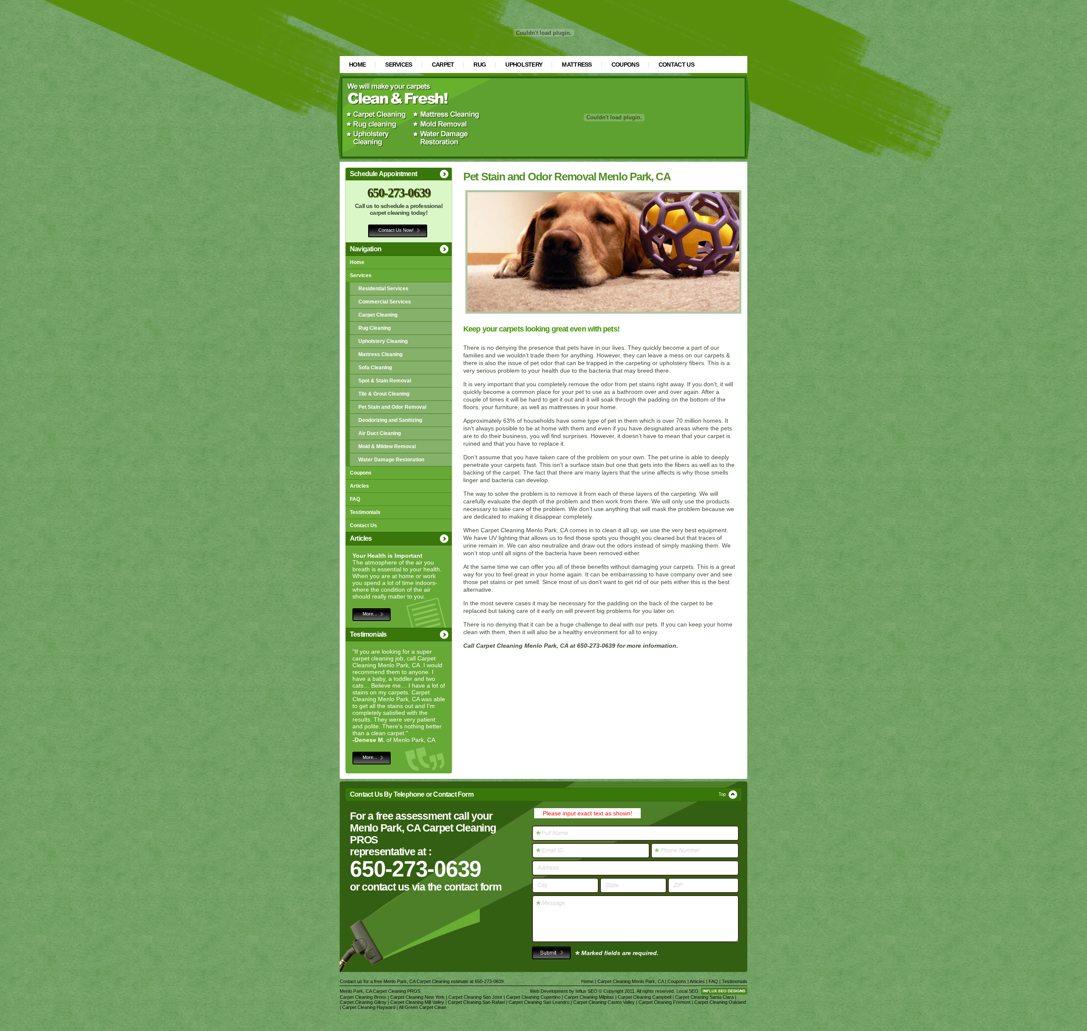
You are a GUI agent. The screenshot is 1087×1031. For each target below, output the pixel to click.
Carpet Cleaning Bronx (363, 997)
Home (357, 64)
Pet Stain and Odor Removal (392, 407)
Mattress (576, 64)
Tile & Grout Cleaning (383, 394)
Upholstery (523, 64)
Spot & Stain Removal (384, 381)
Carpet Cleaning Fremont (664, 1002)
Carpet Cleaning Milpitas (589, 997)
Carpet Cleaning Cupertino (533, 997)
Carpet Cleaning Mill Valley (417, 1002)
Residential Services (383, 289)
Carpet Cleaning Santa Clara (704, 997)
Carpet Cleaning (377, 315)
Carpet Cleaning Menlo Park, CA (630, 981)
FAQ (355, 499)
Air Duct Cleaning (379, 433)
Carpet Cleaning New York (417, 997)
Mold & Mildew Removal (387, 446)
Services (398, 64)
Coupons (625, 64)
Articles (359, 486)
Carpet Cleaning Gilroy (363, 1002)
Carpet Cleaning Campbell (644, 997)
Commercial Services (384, 302)
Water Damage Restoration (391, 460)
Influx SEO (586, 991)
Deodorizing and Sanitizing (390, 420)
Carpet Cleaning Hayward (368, 1007)
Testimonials (365, 512)
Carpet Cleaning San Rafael (476, 1002)
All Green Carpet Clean (422, 1007)
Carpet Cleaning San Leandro (539, 1002)
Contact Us (676, 64)
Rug (479, 64)
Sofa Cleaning (375, 368)
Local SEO (687, 991)
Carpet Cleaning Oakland (720, 1002)
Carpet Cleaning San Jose (475, 997)
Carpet (443, 64)
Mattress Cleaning (380, 354)
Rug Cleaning (374, 328)
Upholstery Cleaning (383, 341)
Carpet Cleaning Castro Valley (604, 1002)
